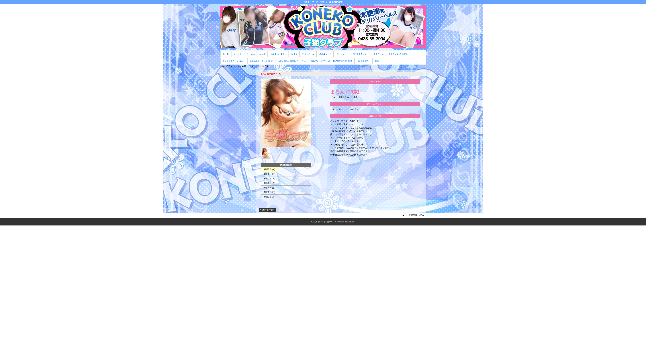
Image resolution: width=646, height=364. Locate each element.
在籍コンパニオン (278, 54)
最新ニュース (325, 54)
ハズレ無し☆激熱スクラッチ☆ (292, 61)
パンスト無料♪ (363, 61)
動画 (377, 61)
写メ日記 (250, 54)
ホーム (226, 54)
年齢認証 (225, 66)
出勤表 (262, 54)
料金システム (308, 54)
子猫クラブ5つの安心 (398, 54)
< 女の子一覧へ (267, 209)
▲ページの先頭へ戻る (413, 215)
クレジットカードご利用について (351, 54)
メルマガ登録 (377, 54)
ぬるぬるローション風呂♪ (261, 61)
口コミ (294, 54)
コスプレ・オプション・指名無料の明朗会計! (331, 61)
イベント (238, 54)
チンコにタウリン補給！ (234, 61)
